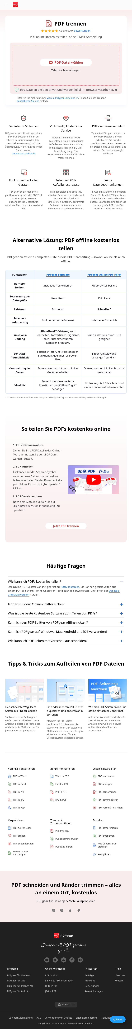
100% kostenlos (69, 587)
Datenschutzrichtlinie (23, 153)
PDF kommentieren (108, 799)
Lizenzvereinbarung (87, 1017)
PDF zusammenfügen (66, 838)
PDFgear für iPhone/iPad (20, 986)
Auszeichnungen (94, 991)
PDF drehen (19, 835)
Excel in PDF (61, 784)
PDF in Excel (19, 784)
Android (77, 910)
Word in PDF (62, 776)
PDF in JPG (18, 799)
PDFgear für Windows (18, 975)
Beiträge (89, 975)
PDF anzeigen (105, 784)
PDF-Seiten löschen (23, 843)
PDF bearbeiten (106, 776)
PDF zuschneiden (22, 827)
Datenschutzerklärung (21, 1017)
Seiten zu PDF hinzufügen (20, 853)
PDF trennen (62, 830)
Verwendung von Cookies (58, 1017)
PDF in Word (19, 776)
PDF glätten (104, 854)
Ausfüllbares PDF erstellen (107, 845)
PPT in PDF (61, 791)
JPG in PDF (60, 799)
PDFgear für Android (18, 991)
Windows (55, 910)
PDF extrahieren (64, 846)
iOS (70, 910)
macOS (62, 910)
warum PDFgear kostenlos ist (62, 97)
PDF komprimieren (108, 827)
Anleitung (90, 980)
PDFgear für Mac (16, 980)
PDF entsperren (106, 835)
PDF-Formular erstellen (110, 807)
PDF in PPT (18, 791)
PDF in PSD (19, 807)
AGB (39, 1017)
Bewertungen (82, 30)
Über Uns (120, 975)
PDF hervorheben (107, 791)
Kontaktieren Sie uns (28, 100)
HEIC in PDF (51, 986)
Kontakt (119, 980)
